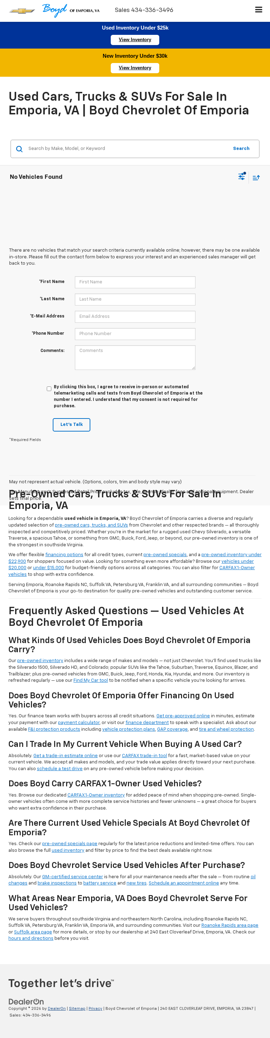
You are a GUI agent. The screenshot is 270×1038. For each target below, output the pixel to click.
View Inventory (135, 39)
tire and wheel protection (226, 729)
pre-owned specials (165, 555)
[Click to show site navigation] (259, 11)
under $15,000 (48, 568)
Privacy (95, 1009)
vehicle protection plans (128, 729)
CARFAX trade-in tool (144, 756)
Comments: (52, 351)
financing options (64, 555)
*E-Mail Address (47, 316)
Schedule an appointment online (184, 883)
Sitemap (77, 1009)
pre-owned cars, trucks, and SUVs (91, 525)
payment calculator (78, 723)
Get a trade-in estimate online (65, 756)
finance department (147, 723)
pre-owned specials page (69, 844)
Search (241, 148)
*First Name (51, 282)
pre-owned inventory (40, 661)
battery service (99, 883)
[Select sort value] (254, 177)
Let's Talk (71, 424)
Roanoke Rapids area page (229, 925)
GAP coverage (172, 729)
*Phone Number (48, 334)
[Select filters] (241, 177)
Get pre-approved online (183, 716)
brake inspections (57, 883)
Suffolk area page (33, 932)
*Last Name (52, 299)
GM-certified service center (72, 877)
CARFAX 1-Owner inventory (96, 795)
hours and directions (30, 938)
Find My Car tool (90, 680)
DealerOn (57, 1009)
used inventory (68, 850)
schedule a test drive (60, 769)
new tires (137, 883)
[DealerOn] (26, 1002)
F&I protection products (54, 729)
